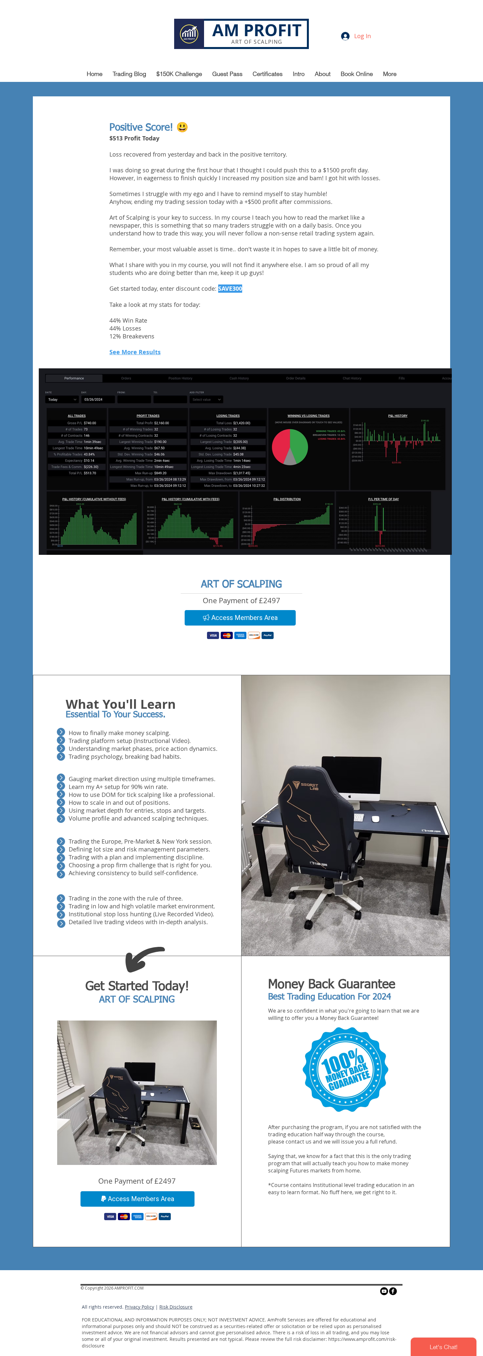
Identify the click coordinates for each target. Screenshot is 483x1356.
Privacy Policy (139, 1307)
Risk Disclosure (176, 1307)
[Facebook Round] (393, 1291)
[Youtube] (384, 1291)
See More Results (135, 352)
